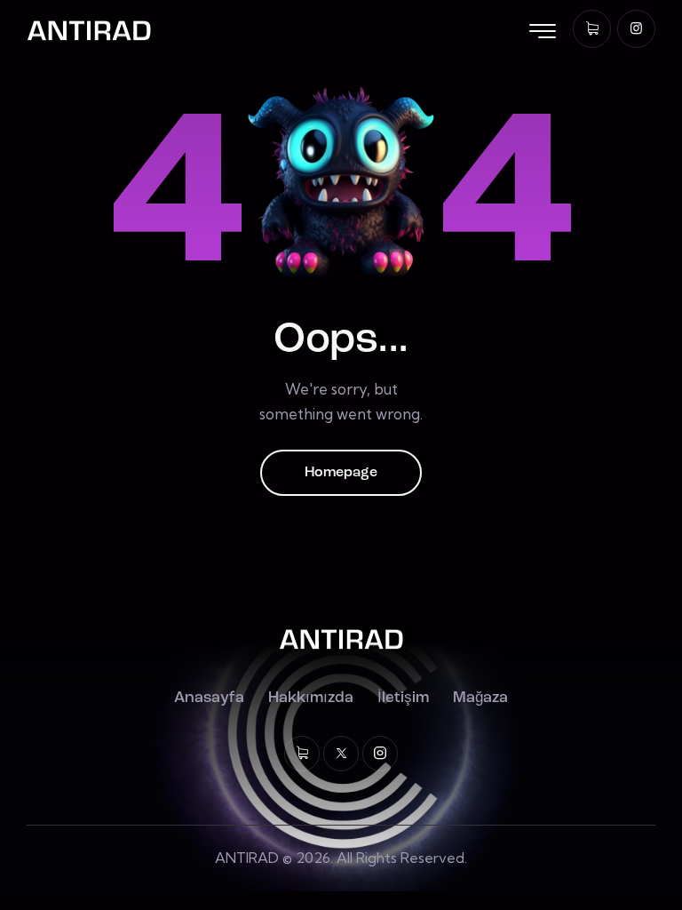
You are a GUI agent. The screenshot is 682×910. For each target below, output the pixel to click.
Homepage (341, 473)
